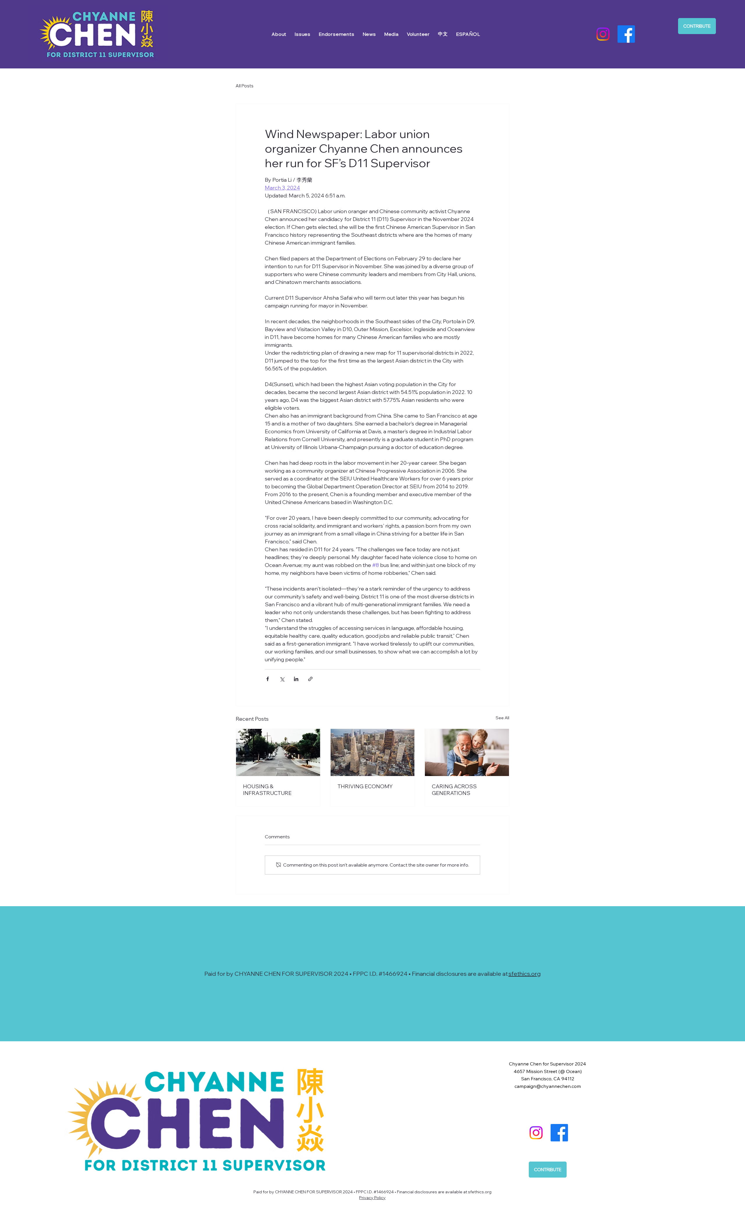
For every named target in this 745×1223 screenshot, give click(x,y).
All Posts (244, 86)
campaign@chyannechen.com (548, 1086)
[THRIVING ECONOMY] (373, 752)
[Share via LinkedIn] (296, 679)
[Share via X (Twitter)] (282, 679)
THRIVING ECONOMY (365, 786)
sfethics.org (524, 973)
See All (502, 717)
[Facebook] (626, 34)
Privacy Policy (372, 1197)
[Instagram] (603, 34)
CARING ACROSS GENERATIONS (454, 789)
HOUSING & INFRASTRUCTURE (267, 789)
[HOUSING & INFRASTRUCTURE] (278, 752)
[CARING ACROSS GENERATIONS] (467, 752)
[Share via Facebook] (267, 679)
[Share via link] (310, 679)
